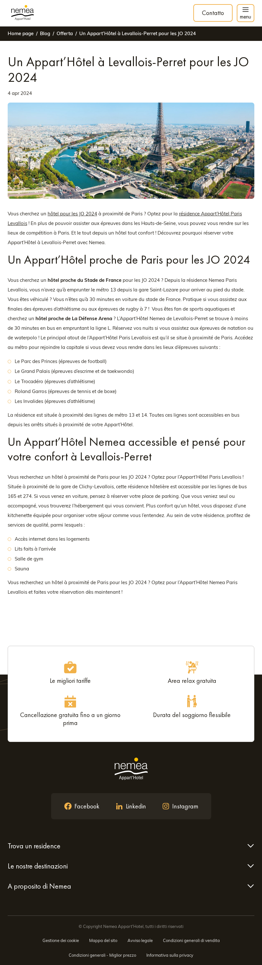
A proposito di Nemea (39, 886)
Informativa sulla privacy (169, 955)
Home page (21, 33)
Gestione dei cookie (60, 940)
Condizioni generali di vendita (191, 940)
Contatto (213, 13)
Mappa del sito (103, 940)
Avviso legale (140, 940)
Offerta (65, 33)
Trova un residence (34, 846)
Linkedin (136, 806)
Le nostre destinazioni (38, 866)
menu (245, 16)
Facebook (86, 806)
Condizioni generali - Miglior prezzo (102, 955)
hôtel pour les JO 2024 (72, 214)
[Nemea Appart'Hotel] (22, 13)
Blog (45, 33)
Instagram (185, 806)
